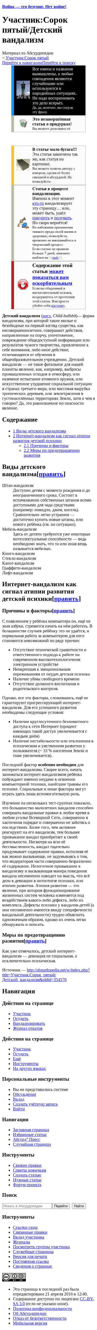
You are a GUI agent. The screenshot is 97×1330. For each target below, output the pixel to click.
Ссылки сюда (25, 1227)
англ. (47, 315)
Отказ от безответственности (40, 1318)
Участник (22, 1013)
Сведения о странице (32, 1266)
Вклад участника (28, 1237)
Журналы (21, 1242)
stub (55, 257)
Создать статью (27, 1175)
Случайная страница (32, 1144)
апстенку (58, 305)
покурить (41, 218)
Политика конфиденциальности (42, 1308)
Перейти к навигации (22, 62)
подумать (62, 218)
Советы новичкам (29, 1170)
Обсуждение (24, 1094)
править (51, 474)
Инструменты (26, 1063)
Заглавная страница (31, 1129)
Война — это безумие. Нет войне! (34, 6)
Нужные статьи (27, 1180)
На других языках (29, 1068)
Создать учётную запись (35, 1104)
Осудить (20, 1018)
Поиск (9, 1195)
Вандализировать (29, 1023)
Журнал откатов (28, 1028)
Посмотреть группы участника (41, 1246)
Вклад (18, 1099)
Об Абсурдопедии (29, 1313)
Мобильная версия (30, 1323)
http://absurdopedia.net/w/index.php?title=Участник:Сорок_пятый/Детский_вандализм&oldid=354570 (46, 975)
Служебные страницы (33, 1251)
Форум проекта (27, 1184)
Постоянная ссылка (31, 1261)
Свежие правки (27, 1165)
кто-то (38, 203)
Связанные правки (30, 1232)
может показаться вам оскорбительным (52, 277)
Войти (19, 1109)
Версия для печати (30, 1256)
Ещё (17, 1058)
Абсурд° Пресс (26, 1139)
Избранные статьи (30, 1134)
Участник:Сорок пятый (27, 58)
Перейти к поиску (59, 62)
